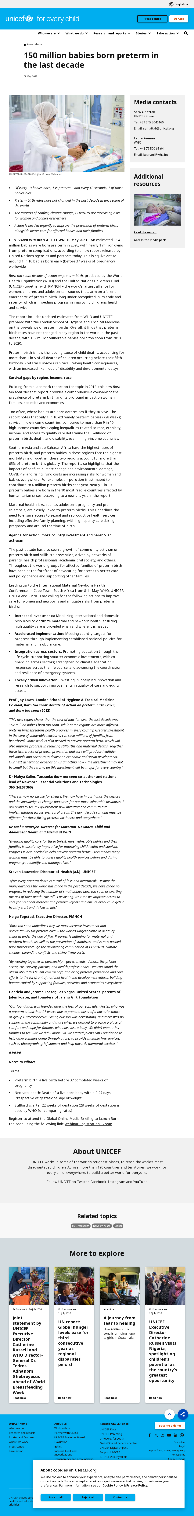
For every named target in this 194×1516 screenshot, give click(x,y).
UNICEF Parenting (111, 1434)
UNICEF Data (108, 1429)
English (178, 4)
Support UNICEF (110, 1452)
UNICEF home (18, 1423)
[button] (183, 1414)
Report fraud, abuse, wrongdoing (167, 1450)
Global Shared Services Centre (118, 1443)
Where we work (18, 1442)
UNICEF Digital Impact (114, 1447)
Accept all (56, 1497)
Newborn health (101, 1225)
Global (118, 1225)
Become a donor (170, 1425)
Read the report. (145, 232)
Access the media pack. (150, 240)
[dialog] (109, 1484)
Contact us (179, 1442)
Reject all (88, 1497)
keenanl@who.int (155, 155)
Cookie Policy (112, 1485)
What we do (16, 1428)
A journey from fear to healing (119, 1320)
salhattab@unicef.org (158, 128)
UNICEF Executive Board (69, 1437)
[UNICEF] (42, 18)
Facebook (98, 1181)
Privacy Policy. (137, 1485)
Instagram (116, 1181)
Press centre (152, 19)
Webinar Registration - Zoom (88, 1124)
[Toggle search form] (186, 33)
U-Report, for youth (112, 1438)
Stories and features (21, 1437)
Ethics (58, 1446)
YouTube (140, 1181)
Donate (179, 19)
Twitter (82, 1181)
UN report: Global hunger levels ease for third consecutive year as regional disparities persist (73, 1343)
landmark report (49, 386)
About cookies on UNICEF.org (69, 1470)
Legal (182, 1446)
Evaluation (60, 1442)
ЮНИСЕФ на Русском (113, 1457)
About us (60, 1423)
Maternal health (80, 1225)
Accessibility (178, 1454)
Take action (16, 1451)
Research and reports (22, 1433)
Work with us (62, 1428)
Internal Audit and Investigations (65, 1452)
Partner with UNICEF (67, 1433)
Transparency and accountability (74, 1459)
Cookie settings (176, 1459)
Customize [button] (120, 1497)
